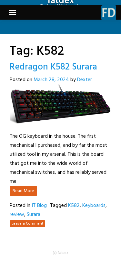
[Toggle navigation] (12, 12)
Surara (33, 214)
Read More (23, 191)
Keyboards (94, 205)
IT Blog (39, 205)
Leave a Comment (27, 223)
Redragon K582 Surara (53, 67)
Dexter (84, 80)
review (17, 214)
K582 (74, 205)
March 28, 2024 (51, 80)
